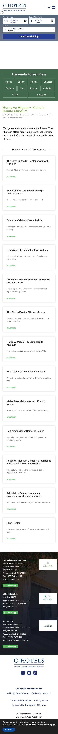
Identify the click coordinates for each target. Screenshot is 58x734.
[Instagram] (35, 673)
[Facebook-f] (23, 673)
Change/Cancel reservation (29, 688)
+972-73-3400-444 (14, 637)
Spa (22, 88)
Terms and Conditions (20, 700)
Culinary (10, 88)
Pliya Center (13, 523)
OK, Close (8, 730)
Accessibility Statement (23, 705)
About (9, 82)
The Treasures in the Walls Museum (26, 371)
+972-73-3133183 (22, 627)
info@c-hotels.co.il (10, 569)
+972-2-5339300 (19, 603)
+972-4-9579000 (19, 573)
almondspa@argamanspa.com (16, 640)
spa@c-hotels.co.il (11, 579)
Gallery (21, 82)
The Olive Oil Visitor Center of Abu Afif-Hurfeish (28, 162)
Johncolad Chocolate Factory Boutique (28, 250)
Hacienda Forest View (28, 115)
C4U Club (36, 693)
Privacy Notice (41, 700)
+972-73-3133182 (22, 600)
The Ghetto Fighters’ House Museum (26, 312)
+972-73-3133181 (22, 566)
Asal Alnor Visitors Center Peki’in (25, 220)
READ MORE (11, 177)
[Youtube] (29, 673)
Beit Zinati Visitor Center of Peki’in (25, 431)
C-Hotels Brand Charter (18, 693)
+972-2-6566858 (19, 634)
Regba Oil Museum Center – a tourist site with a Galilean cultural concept (29, 462)
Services (48, 82)
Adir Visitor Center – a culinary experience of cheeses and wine (24, 495)
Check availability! (29, 36)
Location (41, 94)
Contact (47, 693)
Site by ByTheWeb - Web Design (29, 717)
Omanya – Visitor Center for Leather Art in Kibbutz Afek (28, 281)
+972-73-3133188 (14, 576)
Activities (47, 88)
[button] (2, 12)
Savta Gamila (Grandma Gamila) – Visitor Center (25, 192)
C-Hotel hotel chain (10, 115)
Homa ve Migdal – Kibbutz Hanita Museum (25, 343)
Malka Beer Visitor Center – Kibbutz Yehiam (26, 403)
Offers (15, 94)
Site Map (41, 705)
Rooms (34, 82)
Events (33, 88)
